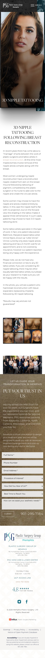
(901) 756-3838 (22, 566)
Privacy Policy (19, 630)
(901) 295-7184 (22, 555)
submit (8, 514)
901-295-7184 (32, 514)
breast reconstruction (13, 160)
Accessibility (34, 630)
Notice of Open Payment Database (22, 632)
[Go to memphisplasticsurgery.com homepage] (13, 5)
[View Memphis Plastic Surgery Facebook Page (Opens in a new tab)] (26, 603)
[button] (32, 5)
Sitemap (6, 630)
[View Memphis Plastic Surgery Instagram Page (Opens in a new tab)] (19, 603)
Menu (38, 5)
